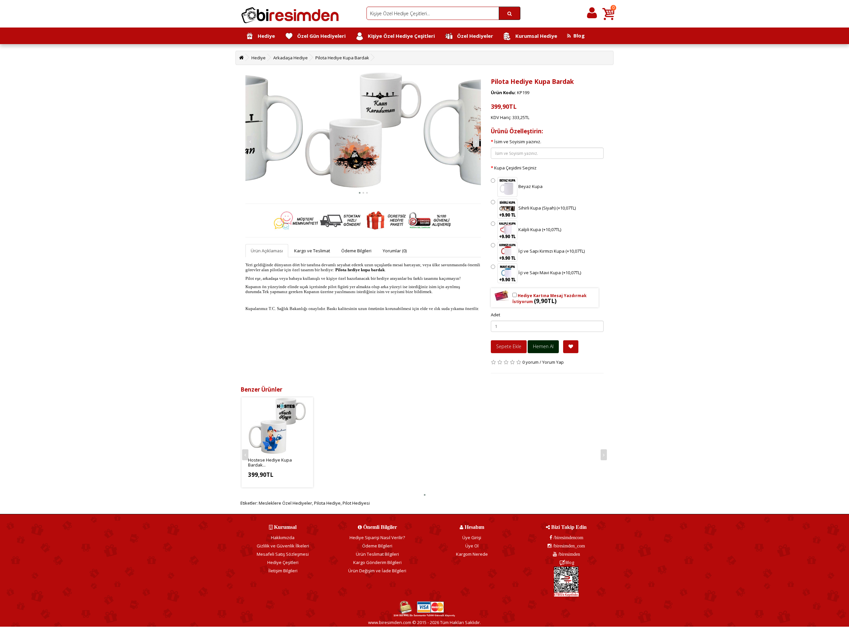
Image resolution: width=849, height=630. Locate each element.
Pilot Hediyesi (356, 503)
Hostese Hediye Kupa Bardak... (270, 462)
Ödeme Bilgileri (356, 251)
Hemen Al (543, 346)
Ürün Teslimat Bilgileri (377, 554)
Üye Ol (472, 546)
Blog (578, 35)
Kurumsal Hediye (534, 35)
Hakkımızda (282, 537)
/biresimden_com (568, 545)
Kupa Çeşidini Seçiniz (515, 168)
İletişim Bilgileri (282, 571)
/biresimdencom (567, 537)
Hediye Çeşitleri (282, 562)
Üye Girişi (471, 537)
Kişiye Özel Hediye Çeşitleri (399, 35)
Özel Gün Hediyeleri (319, 35)
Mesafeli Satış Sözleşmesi (283, 554)
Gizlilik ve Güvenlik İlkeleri (283, 546)
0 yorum (530, 362)
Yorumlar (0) (395, 251)
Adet (495, 315)
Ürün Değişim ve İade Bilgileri (377, 571)
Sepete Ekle (508, 346)
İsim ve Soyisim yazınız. (517, 142)
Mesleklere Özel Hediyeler (285, 503)
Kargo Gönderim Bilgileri (377, 562)
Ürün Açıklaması (267, 251)
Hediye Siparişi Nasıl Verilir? (377, 537)
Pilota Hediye (327, 503)
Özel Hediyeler (473, 35)
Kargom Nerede (472, 554)
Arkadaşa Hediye (290, 58)
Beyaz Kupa (530, 187)
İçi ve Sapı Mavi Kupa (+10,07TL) (549, 273)
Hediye (264, 35)
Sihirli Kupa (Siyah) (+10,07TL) (546, 208)
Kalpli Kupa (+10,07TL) (539, 230)
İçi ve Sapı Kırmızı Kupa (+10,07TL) (551, 251)
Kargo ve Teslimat (312, 251)
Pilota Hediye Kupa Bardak (342, 58)
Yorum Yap (553, 362)
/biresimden (568, 554)
